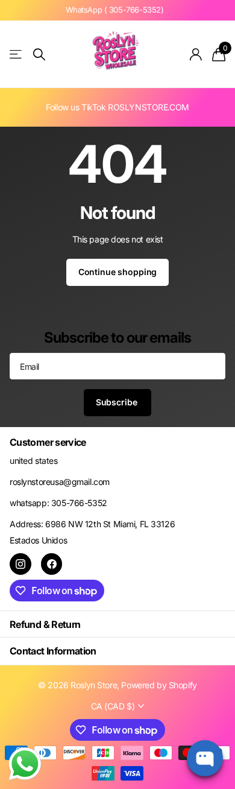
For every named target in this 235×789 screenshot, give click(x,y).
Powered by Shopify (158, 685)
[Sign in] (196, 54)
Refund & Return (45, 624)
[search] (39, 54)
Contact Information (53, 651)
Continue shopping (117, 272)
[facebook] (52, 564)
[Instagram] (20, 564)
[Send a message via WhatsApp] (25, 764)
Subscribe (118, 402)
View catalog (17, 54)
